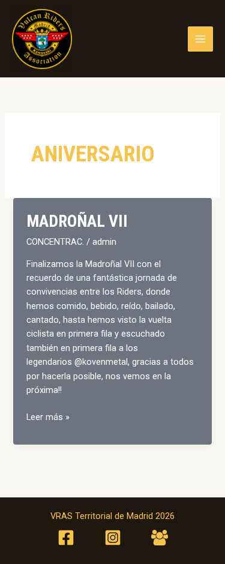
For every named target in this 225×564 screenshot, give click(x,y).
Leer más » (48, 417)
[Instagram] (112, 537)
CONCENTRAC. (55, 241)
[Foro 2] (159, 537)
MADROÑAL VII (77, 221)
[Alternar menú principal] (200, 39)
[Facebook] (66, 537)
